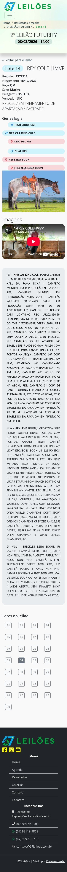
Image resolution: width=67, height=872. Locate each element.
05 (8, 637)
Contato (17, 792)
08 (47, 637)
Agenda (17, 770)
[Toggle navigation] (9, 15)
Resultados (19, 777)
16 (47, 660)
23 (21, 683)
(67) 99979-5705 (27, 824)
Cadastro (18, 800)
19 (34, 671)
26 (8, 695)
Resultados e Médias (26, 23)
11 (34, 648)
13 (8, 660)
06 (21, 637)
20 (47, 671)
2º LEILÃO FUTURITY (19, 26)
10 (21, 648)
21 (8, 683)
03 (34, 625)
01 (8, 625)
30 (8, 706)
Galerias (17, 785)
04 (47, 625)
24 (34, 683)
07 (34, 637)
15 (34, 660)
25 (47, 683)
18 (21, 671)
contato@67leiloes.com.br (34, 846)
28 (34, 695)
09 (8, 648)
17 (8, 671)
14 (21, 660)
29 (47, 695)
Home (6, 23)
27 (21, 695)
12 (47, 648)
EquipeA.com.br (55, 861)
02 (21, 625)
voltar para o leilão (19, 60)
